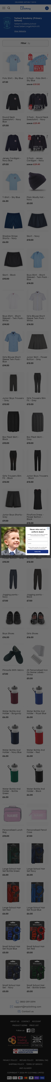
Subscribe (38, 552)
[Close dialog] (48, 528)
